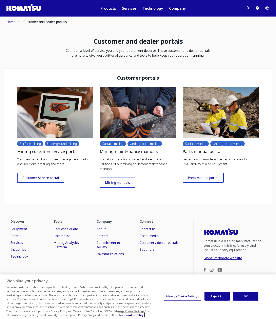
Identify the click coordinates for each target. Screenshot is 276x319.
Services (129, 8)
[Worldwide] (267, 8)
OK (246, 296)
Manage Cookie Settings (182, 296)
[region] (138, 296)
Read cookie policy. (131, 315)
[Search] (247, 8)
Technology (153, 8)
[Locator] (257, 8)
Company (177, 8)
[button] (55, 112)
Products (108, 8)
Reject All (217, 296)
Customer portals (138, 78)
